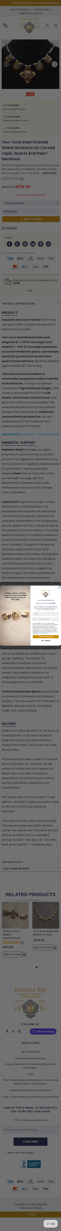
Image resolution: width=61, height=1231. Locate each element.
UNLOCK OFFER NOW (46, 637)
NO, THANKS (45, 641)
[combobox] (35, 619)
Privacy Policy (41, 633)
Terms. (46, 633)
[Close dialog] (59, 587)
